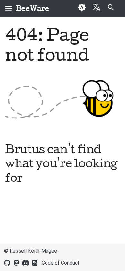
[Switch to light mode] (82, 8)
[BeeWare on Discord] (25, 262)
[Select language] (96, 7)
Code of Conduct (60, 263)
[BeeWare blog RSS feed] (35, 262)
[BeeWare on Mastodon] (16, 262)
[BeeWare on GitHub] (7, 262)
